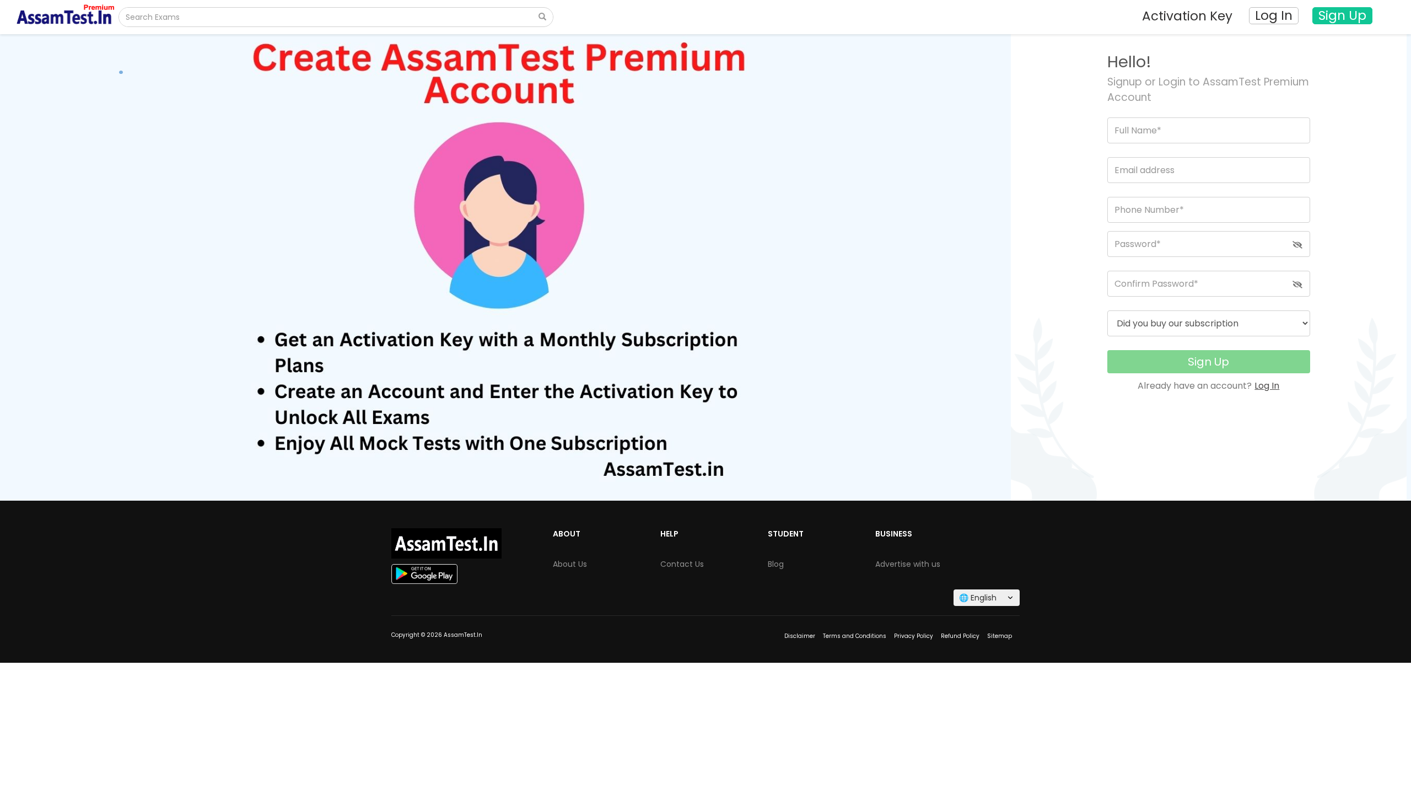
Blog (776, 564)
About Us (570, 564)
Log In (1266, 385)
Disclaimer (799, 636)
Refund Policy (960, 636)
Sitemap (999, 636)
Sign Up (1208, 361)
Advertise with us (907, 564)
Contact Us (682, 564)
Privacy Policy (913, 636)
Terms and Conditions (854, 636)
